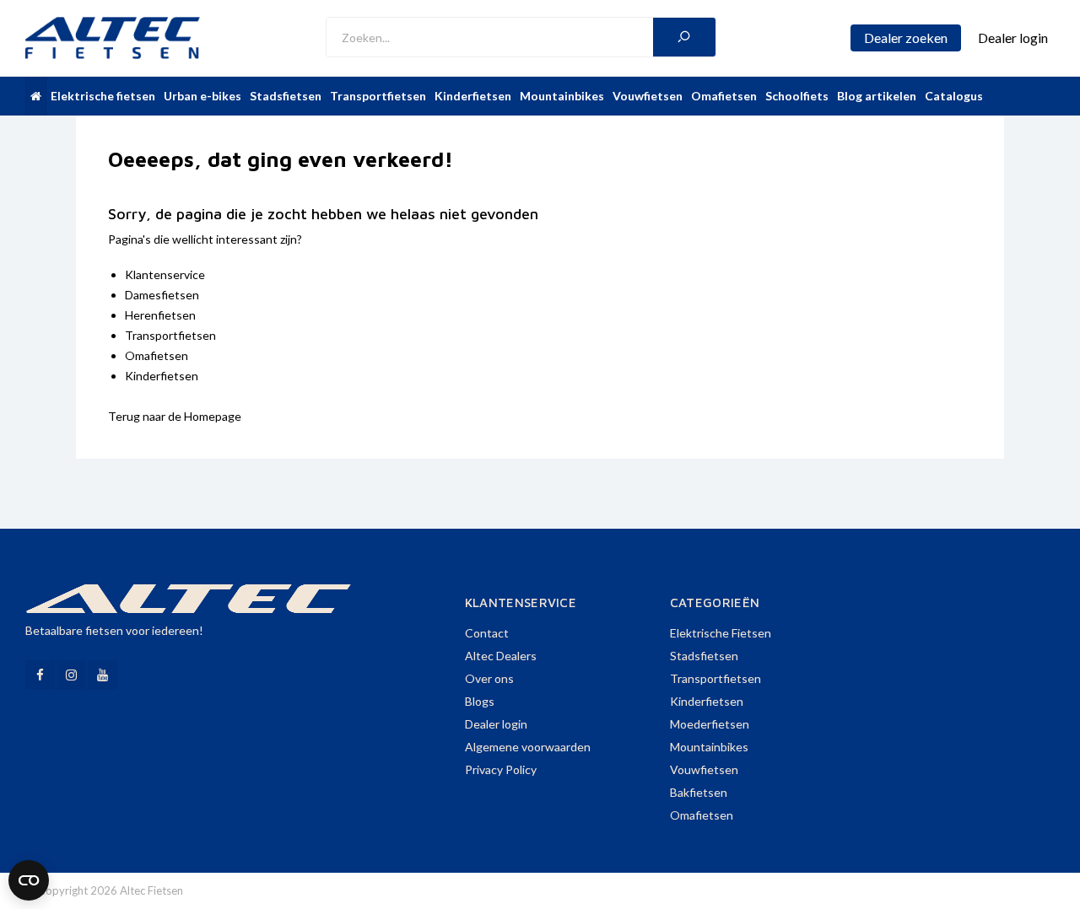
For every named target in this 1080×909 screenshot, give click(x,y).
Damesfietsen (162, 295)
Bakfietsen (698, 792)
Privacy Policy (501, 769)
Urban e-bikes (202, 96)
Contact (487, 633)
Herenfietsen (160, 315)
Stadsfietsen (285, 96)
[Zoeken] (684, 37)
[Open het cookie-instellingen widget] (28, 880)
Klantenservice (165, 274)
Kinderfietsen (473, 96)
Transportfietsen (378, 96)
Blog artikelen (876, 96)
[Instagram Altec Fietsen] (71, 675)
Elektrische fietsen (103, 96)
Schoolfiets (797, 96)
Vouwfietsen (648, 96)
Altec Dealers (501, 655)
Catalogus (954, 96)
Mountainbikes (562, 96)
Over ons (489, 678)
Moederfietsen (709, 724)
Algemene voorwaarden (528, 747)
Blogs (479, 701)
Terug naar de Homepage (174, 416)
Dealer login (496, 724)
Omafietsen (724, 96)
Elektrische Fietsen (720, 633)
